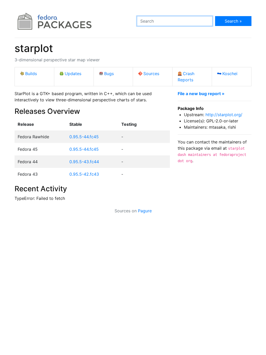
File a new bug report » (201, 93)
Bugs (109, 73)
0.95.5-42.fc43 (84, 174)
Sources (151, 73)
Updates (73, 73)
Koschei (229, 73)
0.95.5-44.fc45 (84, 136)
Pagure (145, 210)
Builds (31, 73)
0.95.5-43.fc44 (84, 161)
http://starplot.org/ (223, 114)
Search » (233, 21)
